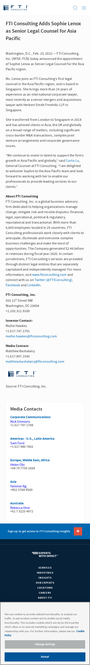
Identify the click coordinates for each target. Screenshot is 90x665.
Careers (45, 593)
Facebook (13, 285)
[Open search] (75, 7)
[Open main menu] (84, 7)
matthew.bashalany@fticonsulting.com (35, 361)
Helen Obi (17, 465)
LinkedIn (33, 285)
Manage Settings (45, 644)
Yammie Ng (18, 486)
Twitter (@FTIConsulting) (53, 280)
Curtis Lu (72, 160)
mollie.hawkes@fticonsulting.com (31, 336)
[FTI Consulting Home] (16, 7)
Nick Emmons (20, 421)
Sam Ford (17, 443)
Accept (45, 656)
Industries (45, 573)
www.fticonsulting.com (49, 275)
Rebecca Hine (20, 508)
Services (45, 568)
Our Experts (45, 583)
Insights (45, 578)
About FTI (45, 598)
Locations (45, 588)
